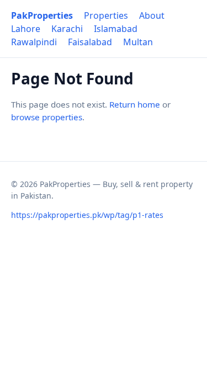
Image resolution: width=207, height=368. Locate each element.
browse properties (46, 116)
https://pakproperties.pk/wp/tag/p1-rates (87, 215)
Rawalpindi (34, 42)
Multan (138, 42)
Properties (106, 15)
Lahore (25, 29)
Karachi (67, 29)
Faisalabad (90, 42)
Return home (134, 104)
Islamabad (115, 29)
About (151, 15)
